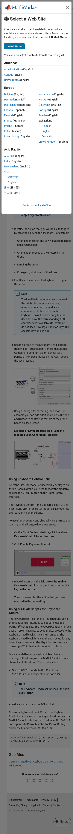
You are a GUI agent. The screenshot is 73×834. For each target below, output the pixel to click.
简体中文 (12, 177)
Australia (9, 155)
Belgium (8, 94)
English (46, 131)
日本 (6, 187)
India (7, 161)
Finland (8, 115)
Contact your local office (36, 205)
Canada (8, 74)
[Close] (67, 7)
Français (47, 136)
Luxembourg (11, 136)
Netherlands (46, 94)
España (8, 110)
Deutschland (11, 104)
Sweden (43, 115)
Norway (43, 99)
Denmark (9, 99)
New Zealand (11, 166)
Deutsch (46, 125)
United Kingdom (48, 141)
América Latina (13, 69)
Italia (7, 131)
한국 (6, 192)
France (8, 120)
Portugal (44, 110)
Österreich (45, 104)
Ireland (8, 125)
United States (12, 79)
